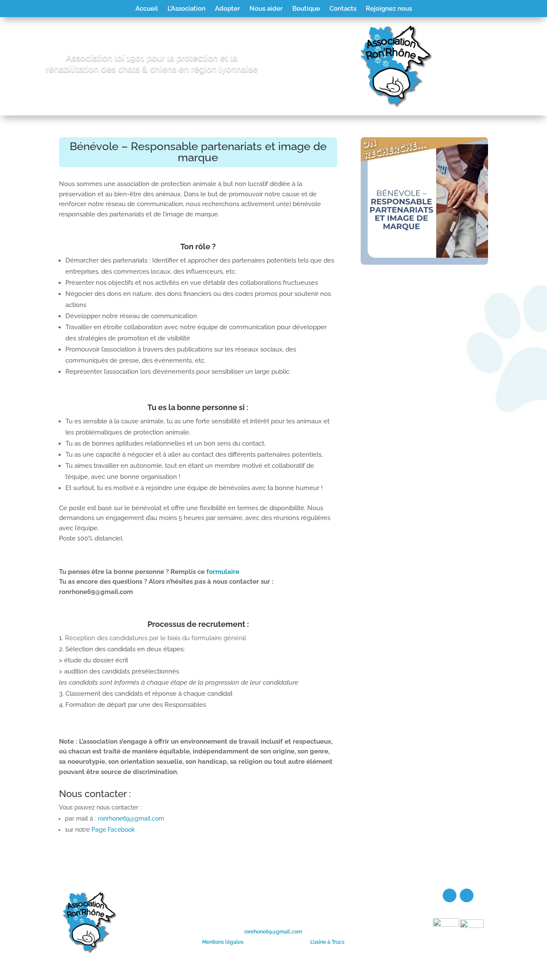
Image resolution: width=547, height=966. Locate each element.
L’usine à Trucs (327, 942)
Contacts (342, 9)
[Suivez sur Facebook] (449, 895)
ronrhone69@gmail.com (131, 818)
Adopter (227, 9)
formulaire (222, 572)
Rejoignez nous (389, 9)
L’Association (187, 9)
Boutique (306, 9)
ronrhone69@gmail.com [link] (273, 932)
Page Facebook (113, 829)
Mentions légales (223, 942)
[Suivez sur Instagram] (466, 895)
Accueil (146, 9)
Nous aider (266, 9)
